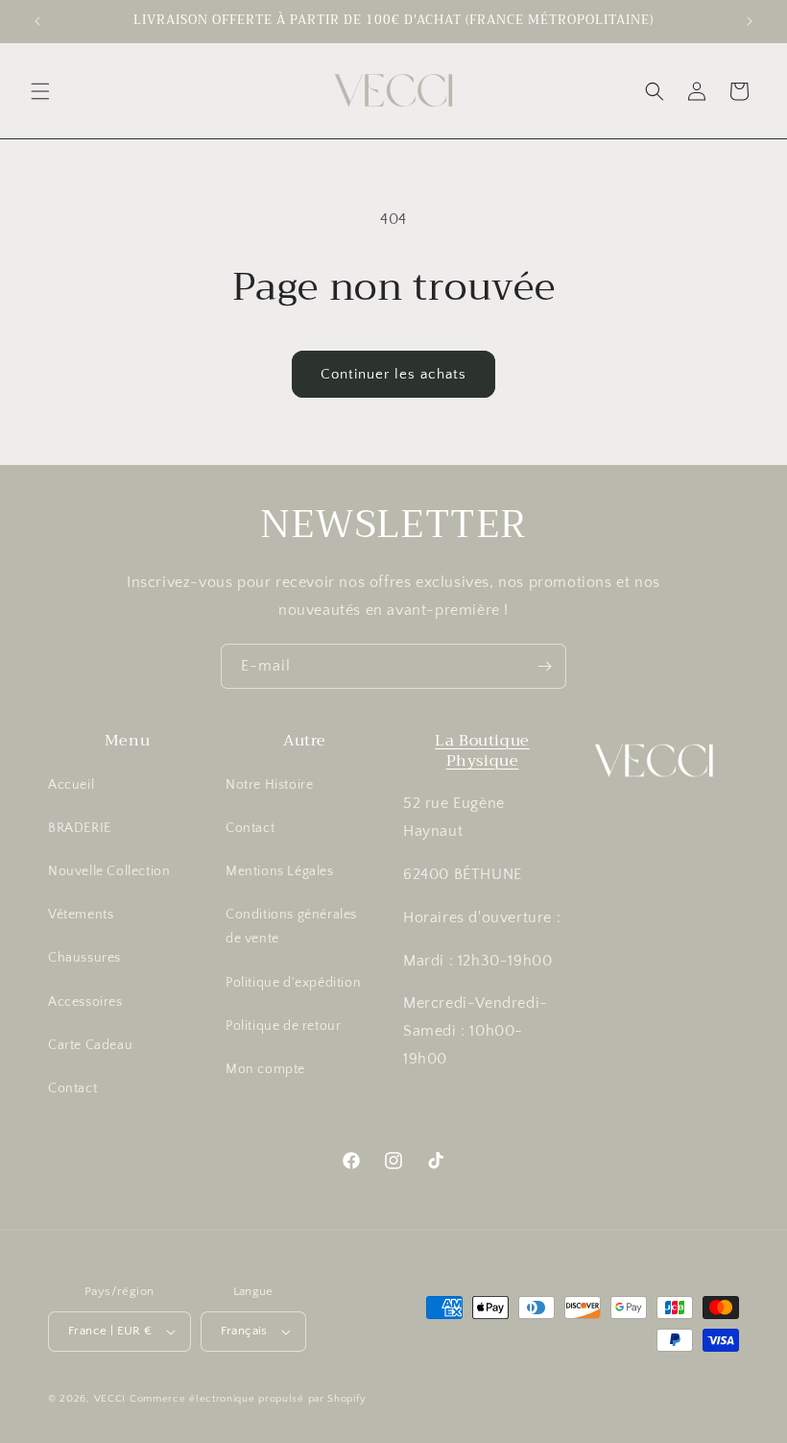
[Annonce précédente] (37, 21)
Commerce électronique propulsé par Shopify (248, 1399)
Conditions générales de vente (291, 926)
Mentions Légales (280, 871)
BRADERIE (79, 828)
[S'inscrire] (544, 666)
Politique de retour (283, 1026)
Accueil (71, 785)
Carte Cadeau (90, 1045)
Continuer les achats (393, 374)
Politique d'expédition (293, 983)
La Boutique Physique (482, 750)
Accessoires (85, 1002)
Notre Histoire (269, 785)
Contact (72, 1088)
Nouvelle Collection (109, 871)
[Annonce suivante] (749, 21)
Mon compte (265, 1069)
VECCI (110, 1399)
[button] (40, 91)
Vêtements (80, 914)
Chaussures (84, 958)
